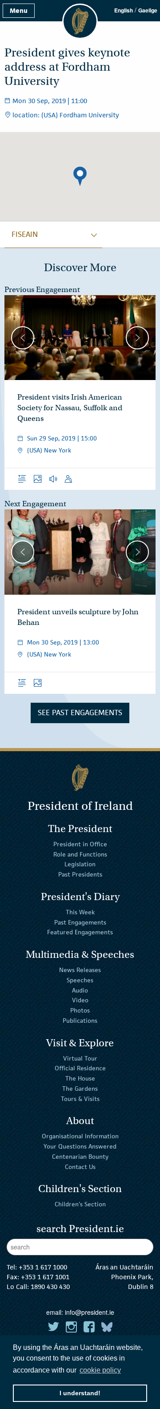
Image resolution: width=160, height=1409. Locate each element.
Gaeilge (147, 10)
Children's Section (80, 1204)
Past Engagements (80, 922)
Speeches (80, 980)
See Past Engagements (80, 712)
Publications (80, 1021)
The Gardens (80, 1089)
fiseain (25, 234)
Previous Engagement (42, 289)
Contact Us (80, 1167)
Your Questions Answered (80, 1146)
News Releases (80, 970)
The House (80, 1078)
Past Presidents (80, 874)
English (123, 10)
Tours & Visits (80, 1099)
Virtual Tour (80, 1058)
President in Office (80, 844)
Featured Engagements (80, 932)
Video (80, 1000)
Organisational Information (80, 1136)
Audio (80, 990)
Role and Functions (80, 854)
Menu (19, 10)
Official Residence (80, 1068)
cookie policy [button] (100, 1370)
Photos (80, 1010)
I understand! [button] (80, 1393)
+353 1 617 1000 (43, 1267)
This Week (80, 912)
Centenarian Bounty (80, 1157)
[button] (80, 176)
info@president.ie (89, 1312)
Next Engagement (35, 503)
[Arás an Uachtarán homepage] (80, 778)
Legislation (80, 864)
